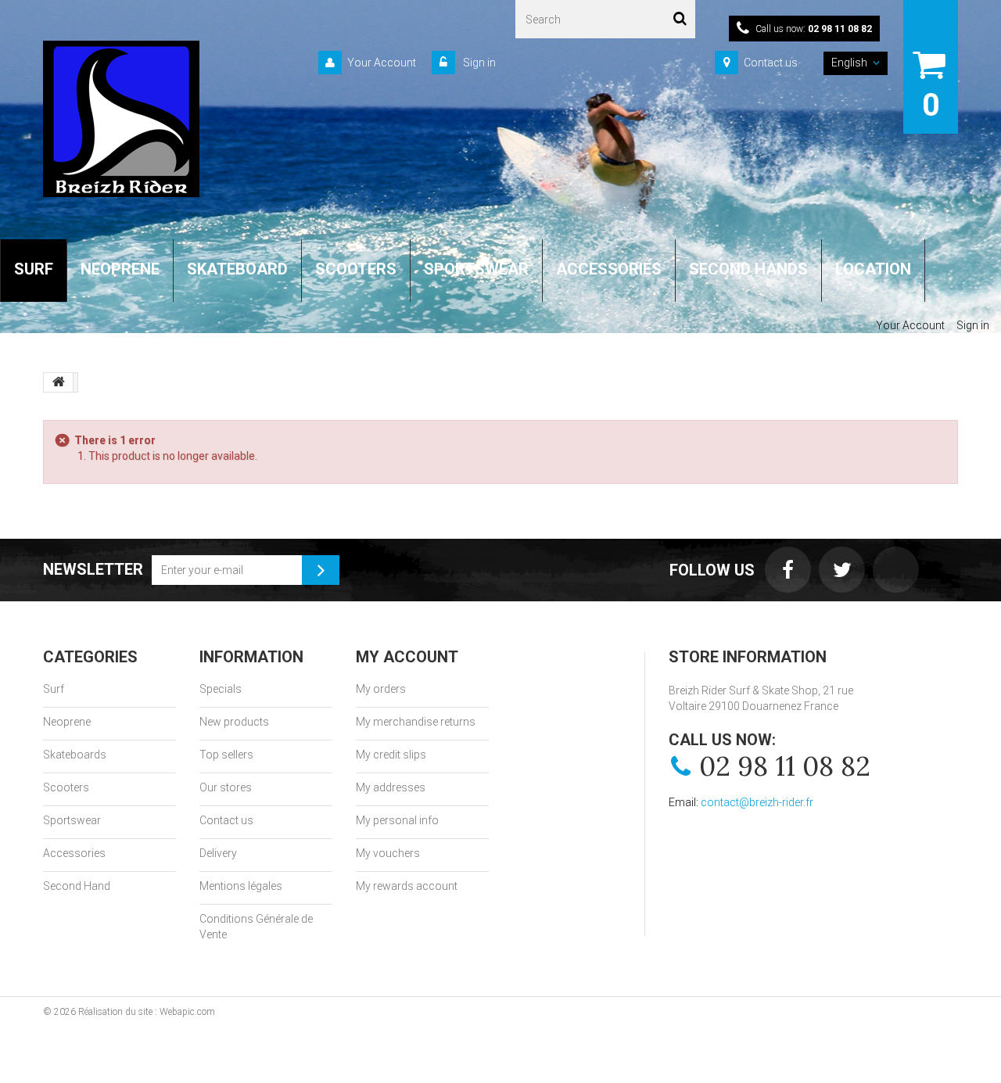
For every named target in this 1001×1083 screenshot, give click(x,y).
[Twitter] (842, 570)
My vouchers (388, 853)
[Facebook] (788, 570)
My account (407, 656)
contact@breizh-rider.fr (757, 802)
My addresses (390, 787)
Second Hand (76, 886)
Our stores (225, 787)
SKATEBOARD (237, 269)
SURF (33, 269)
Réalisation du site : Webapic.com (146, 1011)
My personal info (397, 820)
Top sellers (226, 754)
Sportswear (72, 820)
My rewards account (406, 886)
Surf (53, 689)
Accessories (74, 853)
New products (234, 721)
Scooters (66, 787)
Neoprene (67, 721)
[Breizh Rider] (121, 119)
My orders (381, 689)
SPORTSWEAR (476, 269)
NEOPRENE (120, 269)
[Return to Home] (59, 382)
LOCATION (873, 269)
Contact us (771, 62)
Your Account (381, 62)
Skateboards (74, 754)
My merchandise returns (415, 721)
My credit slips (391, 754)
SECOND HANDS (748, 269)
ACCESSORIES (609, 269)
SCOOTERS (355, 269)
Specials (220, 689)
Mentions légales (240, 886)
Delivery (218, 853)
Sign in (478, 62)
